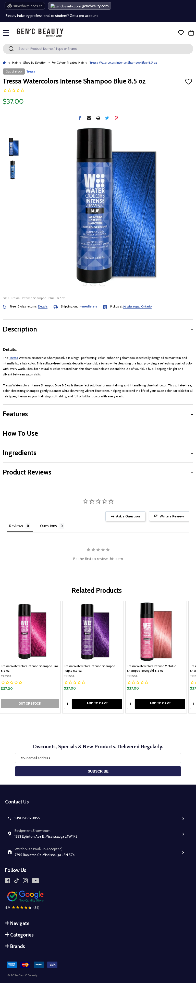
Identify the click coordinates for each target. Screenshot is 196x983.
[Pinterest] (116, 118)
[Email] (89, 118)
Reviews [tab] (16, 525)
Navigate (19, 923)
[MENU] (6, 32)
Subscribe (98, 771)
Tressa (13, 358)
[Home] (5, 62)
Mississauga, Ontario (137, 306)
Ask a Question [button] (128, 516)
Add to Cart (97, 703)
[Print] (98, 118)
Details (42, 306)
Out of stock (30, 703)
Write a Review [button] (172, 516)
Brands (17, 946)
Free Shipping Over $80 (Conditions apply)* (40, 20)
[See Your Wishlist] (181, 33)
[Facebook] (80, 118)
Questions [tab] (48, 525)
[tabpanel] (93, 657)
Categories (22, 935)
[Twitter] (107, 118)
